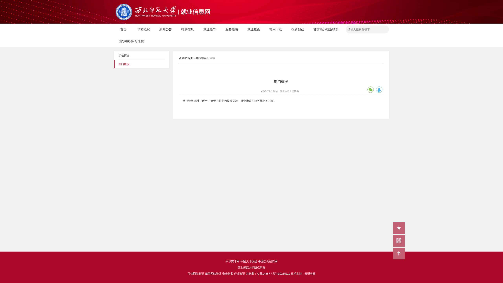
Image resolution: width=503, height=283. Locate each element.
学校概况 (143, 29)
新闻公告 (165, 29)
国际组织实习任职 (131, 41)
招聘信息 (187, 29)
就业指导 (209, 29)
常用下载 (275, 29)
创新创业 (297, 29)
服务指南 (231, 29)
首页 (123, 29)
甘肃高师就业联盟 (326, 29)
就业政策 (253, 29)
